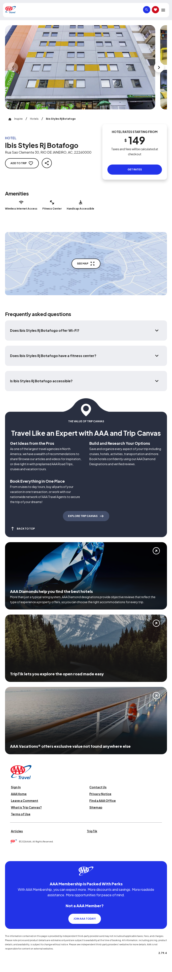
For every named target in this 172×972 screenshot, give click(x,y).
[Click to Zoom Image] (80, 67)
